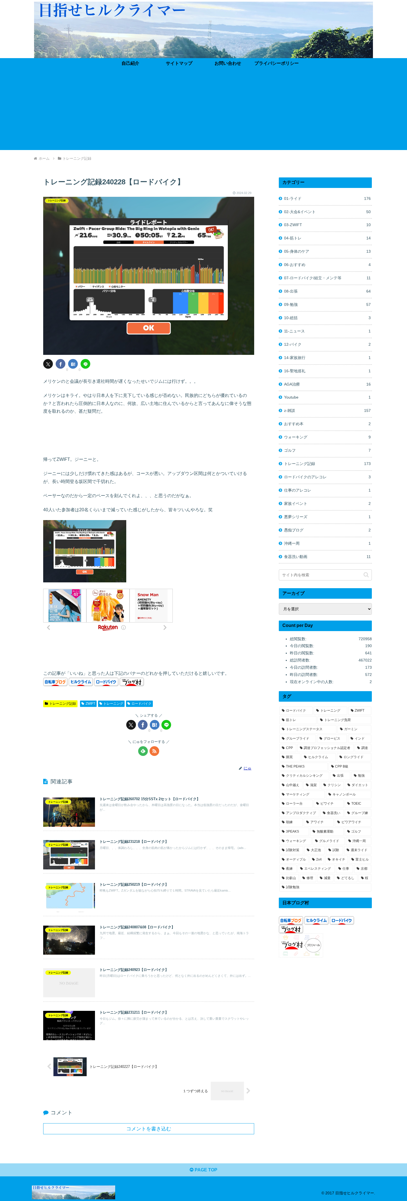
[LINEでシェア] (85, 364)
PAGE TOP (205, 1170)
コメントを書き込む (148, 1129)
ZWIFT (90, 704)
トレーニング (113, 704)
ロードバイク (141, 704)
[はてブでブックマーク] (73, 364)
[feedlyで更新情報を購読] (143, 751)
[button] (366, 575)
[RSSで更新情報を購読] (154, 751)
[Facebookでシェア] (60, 364)
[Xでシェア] (48, 364)
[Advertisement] (203, 111)
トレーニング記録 (62, 704)
